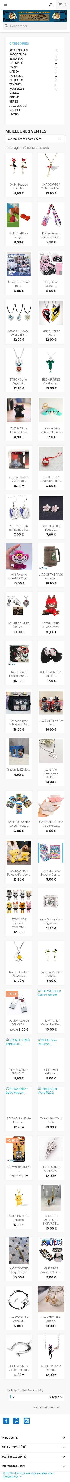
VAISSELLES (16, 88)
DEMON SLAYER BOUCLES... (19, 1022)
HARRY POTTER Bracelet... (19, 1319)
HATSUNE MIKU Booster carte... (51, 872)
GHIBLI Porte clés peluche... (51, 674)
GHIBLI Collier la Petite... (51, 1367)
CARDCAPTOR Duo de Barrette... (51, 823)
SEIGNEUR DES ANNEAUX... (51, 381)
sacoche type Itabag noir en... (19, 722)
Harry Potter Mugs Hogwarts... (51, 921)
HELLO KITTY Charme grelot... (51, 479)
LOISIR (13, 67)
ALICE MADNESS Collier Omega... (19, 1367)
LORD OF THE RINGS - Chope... (51, 576)
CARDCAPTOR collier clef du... (51, 186)
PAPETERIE (16, 76)
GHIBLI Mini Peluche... (51, 1071)
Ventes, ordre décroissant (35, 139)
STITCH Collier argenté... (19, 381)
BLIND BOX (16, 58)
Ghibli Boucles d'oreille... (19, 186)
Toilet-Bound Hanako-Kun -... (19, 674)
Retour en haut (47, 1407)
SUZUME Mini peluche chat (19, 430)
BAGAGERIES (17, 54)
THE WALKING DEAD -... (18, 1169)
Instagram (27, 1421)
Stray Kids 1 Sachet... (51, 283)
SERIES (13, 101)
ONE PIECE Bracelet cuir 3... (51, 1270)
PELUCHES (16, 80)
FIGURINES (16, 63)
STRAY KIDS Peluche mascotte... (19, 923)
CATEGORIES (19, 43)
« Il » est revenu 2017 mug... (19, 479)
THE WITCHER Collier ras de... (51, 1022)
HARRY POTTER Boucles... (51, 527)
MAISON (14, 71)
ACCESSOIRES (18, 50)
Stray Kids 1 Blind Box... (18, 283)
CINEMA (14, 97)
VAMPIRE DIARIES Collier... (18, 625)
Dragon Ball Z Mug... (18, 769)
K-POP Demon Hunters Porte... (51, 235)
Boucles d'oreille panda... (51, 973)
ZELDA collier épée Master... (19, 1120)
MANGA (14, 93)
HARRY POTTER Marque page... (19, 1270)
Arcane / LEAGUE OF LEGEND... (19, 332)
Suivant (56, 1397)
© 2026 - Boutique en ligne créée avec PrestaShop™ (28, 1475)
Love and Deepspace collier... (51, 773)
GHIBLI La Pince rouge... (18, 235)
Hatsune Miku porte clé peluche (51, 430)
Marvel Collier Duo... (51, 332)
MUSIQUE (15, 110)
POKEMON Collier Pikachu (19, 1218)
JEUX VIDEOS (17, 106)
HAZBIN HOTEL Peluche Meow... (51, 625)
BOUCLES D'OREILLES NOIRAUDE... (51, 1219)
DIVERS (14, 114)
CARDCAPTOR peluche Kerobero (19, 872)
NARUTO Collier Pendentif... (19, 973)
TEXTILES (15, 84)
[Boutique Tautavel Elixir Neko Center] (35, 16)
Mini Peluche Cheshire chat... (18, 576)
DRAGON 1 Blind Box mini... (51, 722)
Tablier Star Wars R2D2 (51, 1120)
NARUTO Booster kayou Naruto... (19, 823)
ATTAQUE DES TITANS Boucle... (19, 527)
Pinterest (16, 1421)
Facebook (6, 1421)
